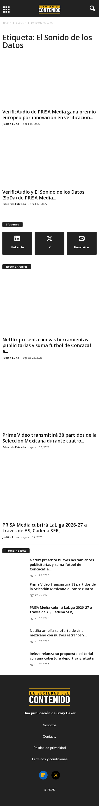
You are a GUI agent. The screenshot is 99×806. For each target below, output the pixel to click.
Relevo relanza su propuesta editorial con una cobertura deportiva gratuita (62, 656)
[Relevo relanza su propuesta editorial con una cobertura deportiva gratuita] (14, 660)
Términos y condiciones (49, 759)
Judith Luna (10, 124)
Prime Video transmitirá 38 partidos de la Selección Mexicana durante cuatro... (49, 438)
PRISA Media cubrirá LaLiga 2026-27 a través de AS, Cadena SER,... (44, 528)
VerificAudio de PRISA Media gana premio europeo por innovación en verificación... (49, 115)
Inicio (5, 22)
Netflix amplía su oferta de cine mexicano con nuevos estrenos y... (58, 632)
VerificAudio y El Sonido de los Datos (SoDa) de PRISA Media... (43, 195)
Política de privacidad (49, 748)
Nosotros (49, 725)
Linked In (17, 247)
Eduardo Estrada (14, 204)
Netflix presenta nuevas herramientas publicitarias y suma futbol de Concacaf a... (46, 345)
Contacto (49, 736)
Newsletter (81, 247)
